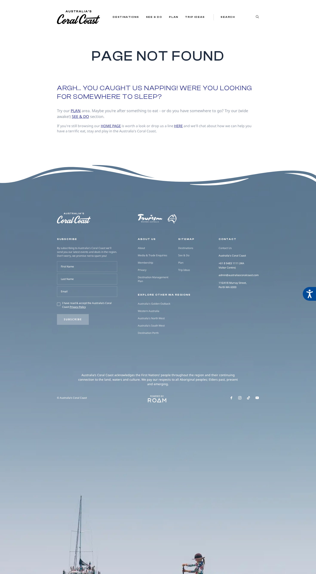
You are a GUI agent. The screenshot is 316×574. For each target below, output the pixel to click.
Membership (145, 262)
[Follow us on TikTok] (248, 398)
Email (64, 291)
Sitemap (186, 239)
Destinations (126, 16)
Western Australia (148, 311)
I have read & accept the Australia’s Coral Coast (87, 305)
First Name (67, 266)
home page (111, 126)
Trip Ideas (195, 16)
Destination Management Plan (153, 279)
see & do (80, 116)
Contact (227, 239)
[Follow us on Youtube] (257, 398)
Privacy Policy (78, 307)
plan (76, 110)
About (141, 248)
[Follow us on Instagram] (240, 398)
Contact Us (225, 248)
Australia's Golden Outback (154, 303)
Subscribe (73, 319)
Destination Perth (148, 333)
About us (147, 239)
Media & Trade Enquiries (152, 255)
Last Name (67, 279)
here (178, 126)
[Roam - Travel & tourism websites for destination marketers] (157, 400)
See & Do (154, 16)
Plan (173, 16)
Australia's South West (151, 325)
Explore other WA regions (164, 294)
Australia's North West (151, 318)
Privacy (142, 270)
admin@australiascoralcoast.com (239, 275)
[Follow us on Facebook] (231, 398)
